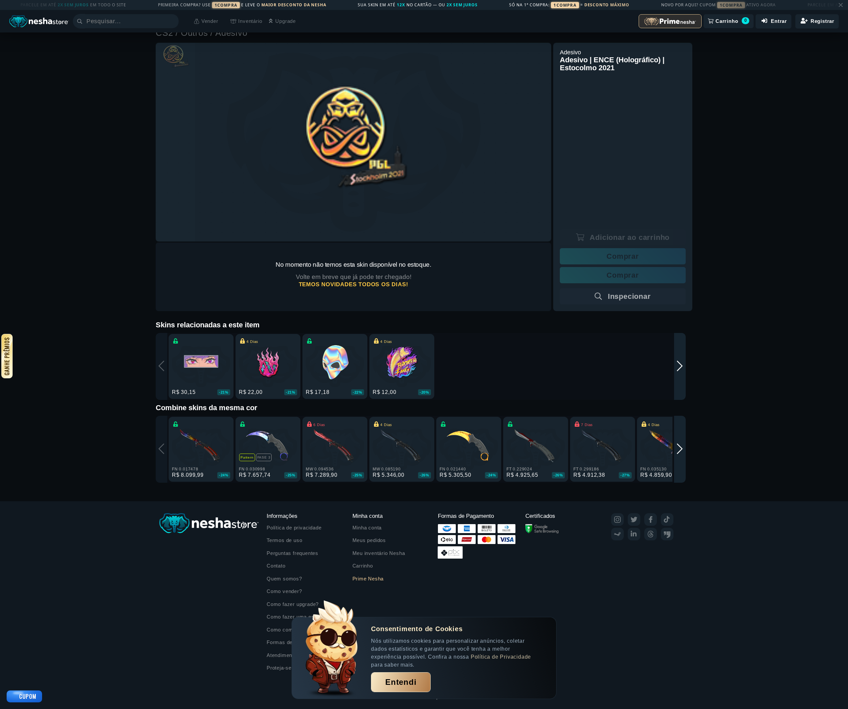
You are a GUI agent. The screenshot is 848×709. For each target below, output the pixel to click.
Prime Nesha (368, 578)
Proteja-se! (280, 668)
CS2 (166, 33)
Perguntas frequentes (292, 553)
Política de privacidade (294, 527)
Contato (276, 566)
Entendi (401, 682)
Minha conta (367, 527)
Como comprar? (286, 629)
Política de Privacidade (501, 657)
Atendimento (282, 655)
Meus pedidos (369, 540)
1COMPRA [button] (226, 5)
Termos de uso (284, 540)
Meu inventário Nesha (378, 553)
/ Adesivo (228, 33)
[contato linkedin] (634, 534)
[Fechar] (840, 5)
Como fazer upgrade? (293, 604)
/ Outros (193, 33)
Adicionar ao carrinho (629, 237)
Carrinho (362, 566)
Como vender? (284, 591)
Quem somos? (284, 578)
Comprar (623, 256)
